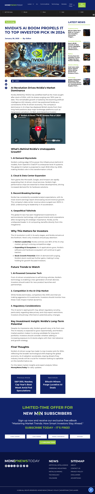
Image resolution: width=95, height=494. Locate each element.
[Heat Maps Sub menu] (74, 5)
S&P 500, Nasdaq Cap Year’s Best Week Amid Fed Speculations (23, 386)
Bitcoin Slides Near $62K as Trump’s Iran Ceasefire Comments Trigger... (74, 33)
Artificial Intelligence (58, 465)
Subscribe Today (48, 442)
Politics (70, 54)
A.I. (37, 4)
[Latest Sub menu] (33, 4)
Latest (30, 4)
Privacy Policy (77, 471)
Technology (55, 4)
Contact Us (75, 468)
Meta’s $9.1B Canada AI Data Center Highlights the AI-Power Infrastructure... (74, 46)
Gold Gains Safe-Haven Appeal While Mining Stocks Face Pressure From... (73, 70)
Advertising (76, 478)
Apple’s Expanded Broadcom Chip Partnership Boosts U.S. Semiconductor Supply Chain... (75, 83)
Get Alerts (82, 5)
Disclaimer (75, 475)
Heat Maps (70, 5)
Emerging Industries (74, 41)
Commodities (44, 4)
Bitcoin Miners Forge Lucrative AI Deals (52, 384)
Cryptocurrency (73, 28)
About (73, 465)
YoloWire (53, 478)
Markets (64, 4)
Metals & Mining (73, 65)
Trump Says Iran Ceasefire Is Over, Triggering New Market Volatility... (74, 58)
